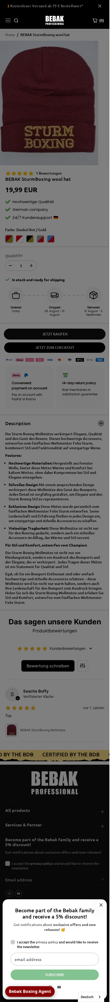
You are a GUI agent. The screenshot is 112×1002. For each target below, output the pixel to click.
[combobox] (91, 997)
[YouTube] (59, 987)
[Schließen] (101, 905)
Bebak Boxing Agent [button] (30, 991)
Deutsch (87, 996)
